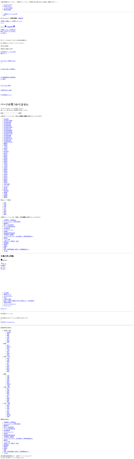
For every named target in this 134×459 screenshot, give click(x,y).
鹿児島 (9, 415)
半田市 (5, 150)
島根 (8, 393)
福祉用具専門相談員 (9, 233)
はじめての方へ (8, 5)
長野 (5, 206)
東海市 (5, 171)
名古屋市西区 (7, 125)
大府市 (5, 172)
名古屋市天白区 (8, 141)
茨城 (8, 353)
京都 (8, 377)
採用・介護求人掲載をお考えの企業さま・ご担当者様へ (19, 300)
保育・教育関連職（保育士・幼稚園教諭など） (17, 249)
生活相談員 (7, 228)
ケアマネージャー (9, 229)
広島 (8, 390)
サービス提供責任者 (9, 226)
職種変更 (20, 18)
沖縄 (8, 416)
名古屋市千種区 (8, 120)
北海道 (9, 332)
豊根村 (5, 197)
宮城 (8, 340)
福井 (5, 211)
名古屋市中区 (7, 128)
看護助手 (6, 223)
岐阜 (5, 212)
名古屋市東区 (7, 122)
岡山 (8, 388)
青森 (8, 334)
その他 (5, 251)
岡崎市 (5, 145)
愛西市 (5, 181)
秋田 (8, 335)
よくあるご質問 (8, 8)
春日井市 (6, 151)
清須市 (5, 182)
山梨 (5, 204)
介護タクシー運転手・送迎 (11, 241)
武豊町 (5, 195)
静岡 (5, 214)
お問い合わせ (7, 6)
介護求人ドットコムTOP (10, 14)
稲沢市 (5, 168)
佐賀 (8, 406)
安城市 (5, 158)
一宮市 (5, 146)
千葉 (8, 350)
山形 (8, 337)
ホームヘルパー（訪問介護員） (12, 221)
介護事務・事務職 (9, 234)
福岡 (8, 405)
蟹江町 (5, 189)
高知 (8, 401)
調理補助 (6, 242)
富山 (5, 209)
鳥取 (8, 392)
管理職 (5, 231)
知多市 (5, 174)
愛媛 (8, 398)
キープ (4, 27)
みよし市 (6, 185)
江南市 (5, 164)
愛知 (8, 369)
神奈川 (9, 347)
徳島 (8, 400)
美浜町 (5, 194)
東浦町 (5, 192)
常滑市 (5, 163)
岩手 (8, 338)
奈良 (8, 382)
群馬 (8, 355)
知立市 (5, 176)
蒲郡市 (5, 161)
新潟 (5, 203)
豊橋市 (5, 143)
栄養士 (5, 246)
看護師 (5, 238)
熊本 (8, 411)
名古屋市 (6, 119)
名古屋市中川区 (8, 133)
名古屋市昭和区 (8, 130)
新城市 (5, 169)
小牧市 (5, 166)
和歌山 (9, 384)
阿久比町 (6, 190)
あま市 (5, 187)
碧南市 (5, 155)
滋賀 (8, 380)
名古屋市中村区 (8, 127)
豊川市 (5, 153)
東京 (8, 345)
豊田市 (5, 156)
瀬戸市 (5, 148)
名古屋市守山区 (8, 138)
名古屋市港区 (7, 135)
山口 (8, 395)
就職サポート (7, 294)
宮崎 (8, 413)
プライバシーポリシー (10, 304)
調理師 (5, 244)
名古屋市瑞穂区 (8, 132)
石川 (5, 207)
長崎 (8, 408)
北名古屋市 (7, 184)
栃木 (8, 351)
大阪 (8, 375)
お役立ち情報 (7, 299)
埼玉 (8, 348)
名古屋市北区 (7, 124)
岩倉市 (5, 179)
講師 (5, 247)
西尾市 (5, 159)
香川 (8, 397)
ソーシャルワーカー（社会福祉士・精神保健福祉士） (19, 236)
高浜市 (5, 177)
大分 (8, 410)
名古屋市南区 (7, 137)
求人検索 (6, 292)
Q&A (5, 297)
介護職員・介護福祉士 (10, 220)
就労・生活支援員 (9, 225)
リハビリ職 (7, 239)
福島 (8, 342)
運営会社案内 (7, 9)
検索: (2, 113)
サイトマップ (7, 305)
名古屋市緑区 (7, 140)
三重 (8, 385)
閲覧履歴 (11, 27)
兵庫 (8, 379)
